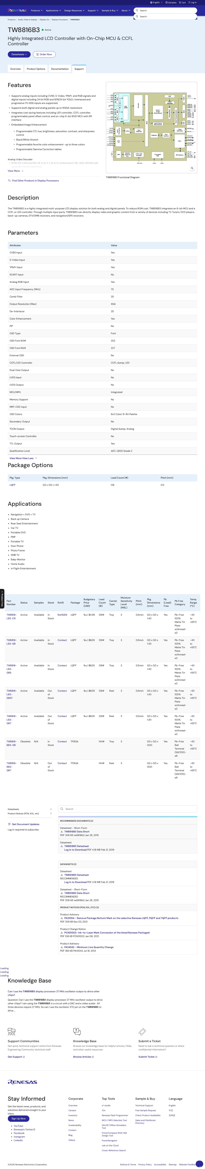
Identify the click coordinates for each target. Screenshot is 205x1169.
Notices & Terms (128, 1164)
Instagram (19, 1136)
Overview (72, 1105)
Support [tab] (79, 68)
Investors (72, 1115)
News (71, 1120)
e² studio (106, 1105)
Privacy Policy (145, 1164)
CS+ (104, 1110)
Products (11, 19)
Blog (70, 1135)
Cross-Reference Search (114, 1150)
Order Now (46, 54)
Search (165, 10)
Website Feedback (188, 1164)
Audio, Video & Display (27, 19)
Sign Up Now (19, 1118)
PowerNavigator (109, 1140)
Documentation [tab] (60, 68)
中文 (171, 1110)
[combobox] (165, 16)
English (172, 1105)
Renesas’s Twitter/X (24, 1129)
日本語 (172, 1115)
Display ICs (44, 19)
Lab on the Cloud (110, 1145)
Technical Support (144, 1105)
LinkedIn (18, 1140)
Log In (194, 2)
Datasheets (18, 54)
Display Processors (60, 19)
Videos (71, 1140)
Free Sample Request (145, 1110)
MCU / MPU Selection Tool (114, 1120)
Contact (72, 1130)
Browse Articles (82, 1056)
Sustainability (74, 1125)
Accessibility (160, 1164)
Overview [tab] (15, 68)
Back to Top (201, 1166)
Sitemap (173, 1164)
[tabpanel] (102, 1024)
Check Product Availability (148, 1115)
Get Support (15, 1056)
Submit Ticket (147, 1056)
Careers (72, 1110)
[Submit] (137, 16)
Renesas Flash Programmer (115, 1115)
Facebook (19, 1133)
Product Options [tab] (36, 68)
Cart (184, 2)
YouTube (18, 1125)
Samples (172, 2)
